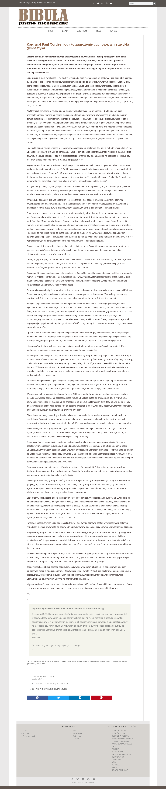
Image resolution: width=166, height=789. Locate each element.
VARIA (114, 767)
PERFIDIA (116, 765)
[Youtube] (111, 3)
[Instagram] (106, 3)
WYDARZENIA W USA (120, 741)
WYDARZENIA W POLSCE (122, 744)
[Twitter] (98, 3)
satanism (64, 689)
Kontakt (114, 31)
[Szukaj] (154, 3)
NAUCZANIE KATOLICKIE (122, 754)
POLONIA (115, 749)
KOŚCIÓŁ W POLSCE (120, 736)
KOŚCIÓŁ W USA (118, 733)
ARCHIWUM (82, 31)
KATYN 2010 (116, 760)
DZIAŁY (65, 31)
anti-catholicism (47, 689)
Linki (74, 731)
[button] (37, 698)
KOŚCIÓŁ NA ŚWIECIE (60, 684)
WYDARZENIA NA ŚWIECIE (122, 739)
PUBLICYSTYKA (118, 752)
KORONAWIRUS (118, 757)
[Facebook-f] (94, 3)
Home (50, 31)
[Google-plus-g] (102, 3)
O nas (98, 31)
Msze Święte (77, 733)
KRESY (114, 746)
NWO (114, 762)
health (57, 689)
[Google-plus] (83, 779)
